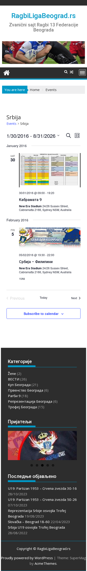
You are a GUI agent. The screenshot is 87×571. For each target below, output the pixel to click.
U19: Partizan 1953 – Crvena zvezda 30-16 (42, 488)
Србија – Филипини (36, 262)
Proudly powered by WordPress (27, 557)
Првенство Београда (25, 390)
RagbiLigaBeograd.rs (43, 16)
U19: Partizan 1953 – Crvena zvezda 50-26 (42, 499)
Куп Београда (19, 384)
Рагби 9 (14, 395)
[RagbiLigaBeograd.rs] (6, 72)
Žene (12, 373)
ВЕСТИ (13, 379)
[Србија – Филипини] (50, 238)
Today (43, 297)
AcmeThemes (46, 563)
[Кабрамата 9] (50, 170)
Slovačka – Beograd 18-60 (29, 521)
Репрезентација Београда (30, 401)
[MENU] (82, 72)
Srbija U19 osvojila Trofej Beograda (36, 527)
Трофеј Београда (22, 407)
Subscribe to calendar (41, 313)
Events (11, 123)
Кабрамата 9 (30, 200)
